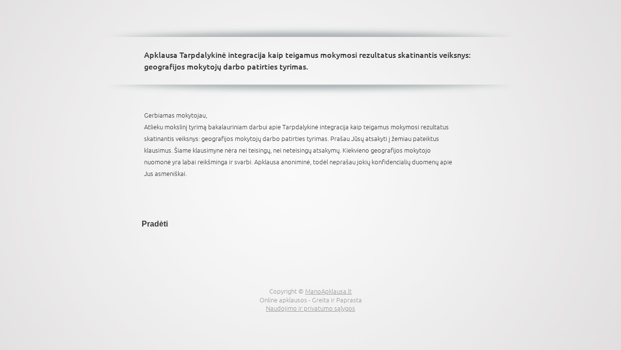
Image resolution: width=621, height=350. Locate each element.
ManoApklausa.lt (328, 291)
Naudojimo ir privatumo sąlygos (310, 308)
